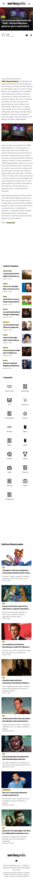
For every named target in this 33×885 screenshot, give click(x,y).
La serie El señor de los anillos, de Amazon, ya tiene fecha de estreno (11, 276)
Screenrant (11, 222)
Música (9, 445)
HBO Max (5, 347)
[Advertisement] (16, 59)
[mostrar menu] (3, 3)
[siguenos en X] (27, 35)
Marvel (5, 283)
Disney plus (25, 404)
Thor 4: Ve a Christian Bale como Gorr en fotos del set (11, 288)
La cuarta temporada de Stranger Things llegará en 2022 (11, 314)
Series (5, 296)
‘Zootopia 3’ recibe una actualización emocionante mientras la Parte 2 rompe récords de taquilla (16, 572)
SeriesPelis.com (14, 865)
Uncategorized (9, 499)
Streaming (25, 472)
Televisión (9, 485)
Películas (6, 322)
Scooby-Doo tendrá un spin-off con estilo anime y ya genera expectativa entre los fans (15, 608)
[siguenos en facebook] (31, 35)
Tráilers (25, 485)
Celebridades (25, 391)
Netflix (5, 309)
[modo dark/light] (29, 3)
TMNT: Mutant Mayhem (9, 81)
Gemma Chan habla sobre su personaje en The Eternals (11, 340)
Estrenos (25, 418)
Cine (3, 16)
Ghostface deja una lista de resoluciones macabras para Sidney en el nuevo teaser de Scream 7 (16, 682)
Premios (25, 458)
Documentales (9, 418)
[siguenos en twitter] (16, 861)
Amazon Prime (7, 271)
